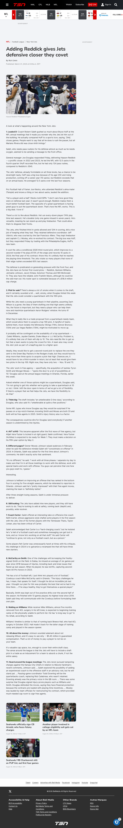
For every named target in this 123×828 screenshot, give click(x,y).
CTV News (67, 803)
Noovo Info (94, 806)
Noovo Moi (94, 809)
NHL (33, 4)
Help (10, 809)
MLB (48, 4)
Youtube (85, 783)
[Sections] (7, 4)
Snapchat (94, 783)
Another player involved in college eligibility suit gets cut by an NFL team (58, 727)
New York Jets (32, 42)
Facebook (66, 783)
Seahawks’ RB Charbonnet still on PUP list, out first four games (22, 761)
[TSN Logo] (19, 4)
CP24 (65, 806)
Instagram (76, 783)
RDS (91, 803)
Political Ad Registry (43, 815)
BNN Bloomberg (69, 809)
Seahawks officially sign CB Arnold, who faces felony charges (20, 727)
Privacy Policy (41, 803)
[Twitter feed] (10, 791)
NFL (55, 4)
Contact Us (13, 806)
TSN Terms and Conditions (46, 812)
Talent (28, 783)
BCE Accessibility (15, 803)
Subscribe (80, 4)
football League (18, 42)
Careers (35, 783)
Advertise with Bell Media (50, 783)
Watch (69, 4)
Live (94, 4)
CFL (40, 4)
